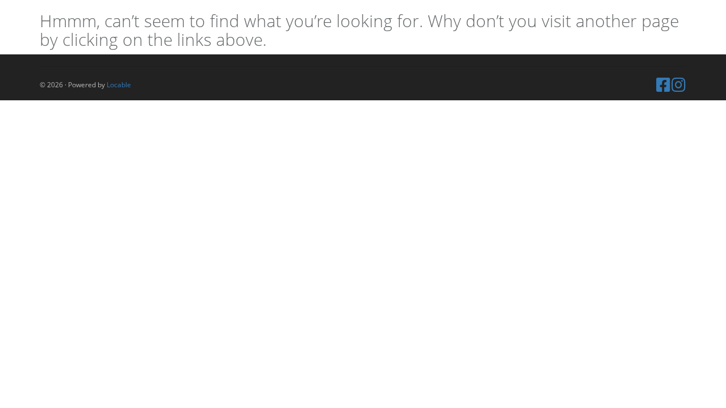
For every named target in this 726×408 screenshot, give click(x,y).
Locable (119, 84)
